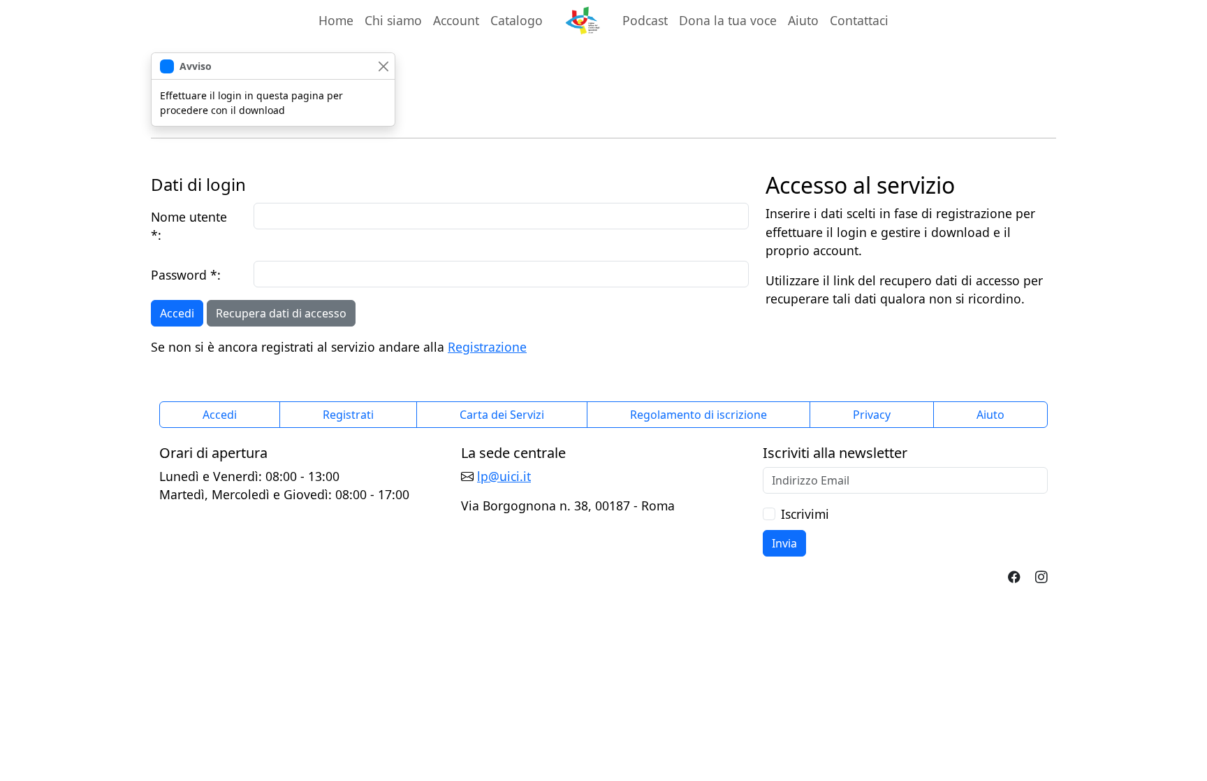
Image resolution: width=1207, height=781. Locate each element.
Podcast (645, 20)
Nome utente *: (189, 225)
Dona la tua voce (728, 20)
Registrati (348, 414)
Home (336, 20)
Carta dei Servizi (502, 414)
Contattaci (859, 20)
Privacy (872, 414)
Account (459, 20)
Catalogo (516, 20)
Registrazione (487, 346)
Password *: (186, 274)
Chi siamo (393, 20)
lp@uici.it (504, 476)
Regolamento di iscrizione (698, 414)
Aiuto (803, 20)
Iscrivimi (805, 514)
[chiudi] (383, 66)
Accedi (177, 313)
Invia (784, 543)
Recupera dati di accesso (281, 313)
